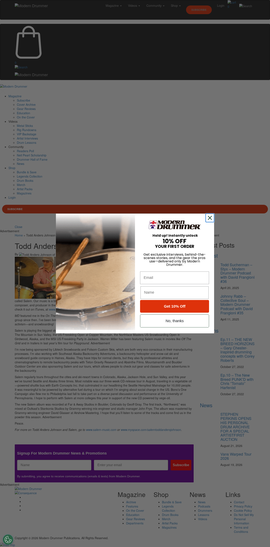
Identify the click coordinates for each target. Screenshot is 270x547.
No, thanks (175, 321)
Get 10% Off (174, 306)
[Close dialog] (210, 218)
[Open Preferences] (8, 539)
